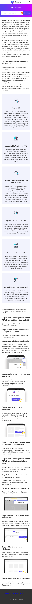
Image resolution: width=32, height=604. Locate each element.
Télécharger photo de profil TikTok (13, 593)
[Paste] (22, 13)
